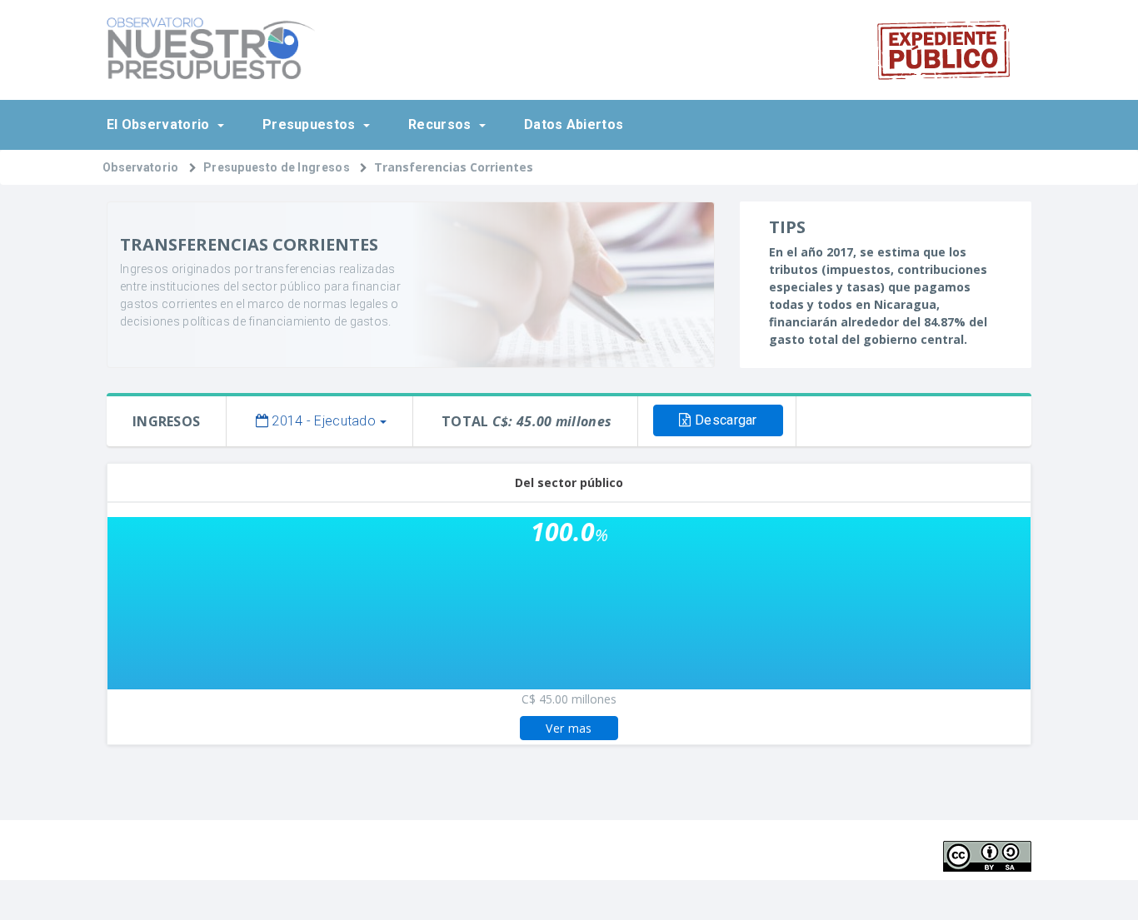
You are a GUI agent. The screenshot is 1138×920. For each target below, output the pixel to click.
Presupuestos (310, 124)
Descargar (724, 420)
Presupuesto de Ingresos (276, 167)
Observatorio (140, 167)
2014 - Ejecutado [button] (322, 421)
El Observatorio (160, 124)
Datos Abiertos (573, 124)
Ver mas (568, 728)
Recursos (441, 124)
